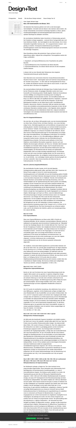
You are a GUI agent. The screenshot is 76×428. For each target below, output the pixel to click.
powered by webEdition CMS (72, 427)
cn (65, 2)
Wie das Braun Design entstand (32, 18)
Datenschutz (15, 424)
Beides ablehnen (40, 418)
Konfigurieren (46, 418)
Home (10, 2)
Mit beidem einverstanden (31, 418)
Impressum (10, 424)
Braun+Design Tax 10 (49, 18)
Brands (20, 18)
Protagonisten (12, 18)
